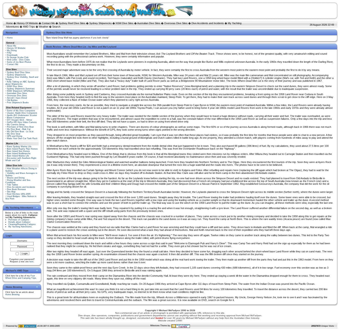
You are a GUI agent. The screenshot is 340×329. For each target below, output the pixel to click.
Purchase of (18, 220)
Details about (19, 222)
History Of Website (27, 23)
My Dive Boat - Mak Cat (19, 129)
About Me (11, 46)
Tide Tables (12, 185)
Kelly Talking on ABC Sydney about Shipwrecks (20, 83)
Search (56, 26)
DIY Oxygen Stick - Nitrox (19, 120)
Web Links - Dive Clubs (18, 60)
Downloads (12, 55)
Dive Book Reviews (16, 189)
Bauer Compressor (16, 117)
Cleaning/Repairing (22, 224)
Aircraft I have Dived (17, 98)
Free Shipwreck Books (18, 102)
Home (9, 23)
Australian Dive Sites (148, 23)
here (31, 261)
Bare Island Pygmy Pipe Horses (22, 149)
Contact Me (48, 23)
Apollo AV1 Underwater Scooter (22, 115)
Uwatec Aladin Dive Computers (22, 113)
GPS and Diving (14, 136)
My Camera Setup (16, 124)
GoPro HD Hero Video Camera (22, 122)
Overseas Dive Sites (176, 23)
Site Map (11, 192)
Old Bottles (12, 100)
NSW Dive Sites (124, 23)
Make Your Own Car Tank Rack (22, 138)
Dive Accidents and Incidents (208, 23)
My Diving (12, 50)
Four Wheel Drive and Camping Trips (20, 277)
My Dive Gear (13, 134)
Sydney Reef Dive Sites (72, 23)
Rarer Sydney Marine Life (19, 146)
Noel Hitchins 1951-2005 (19, 194)
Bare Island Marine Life (18, 156)
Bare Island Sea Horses (18, 151)
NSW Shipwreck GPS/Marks (20, 91)
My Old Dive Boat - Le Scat (20, 131)
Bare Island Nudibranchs (19, 153)
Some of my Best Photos (19, 62)
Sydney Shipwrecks (100, 23)
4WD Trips (29, 26)
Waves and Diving (16, 178)
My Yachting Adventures (20, 227)
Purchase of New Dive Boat (20, 127)
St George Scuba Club (17, 57)
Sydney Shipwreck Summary (21, 89)
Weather (43, 26)
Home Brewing (12, 294)
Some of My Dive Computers (21, 111)
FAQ (9, 53)
